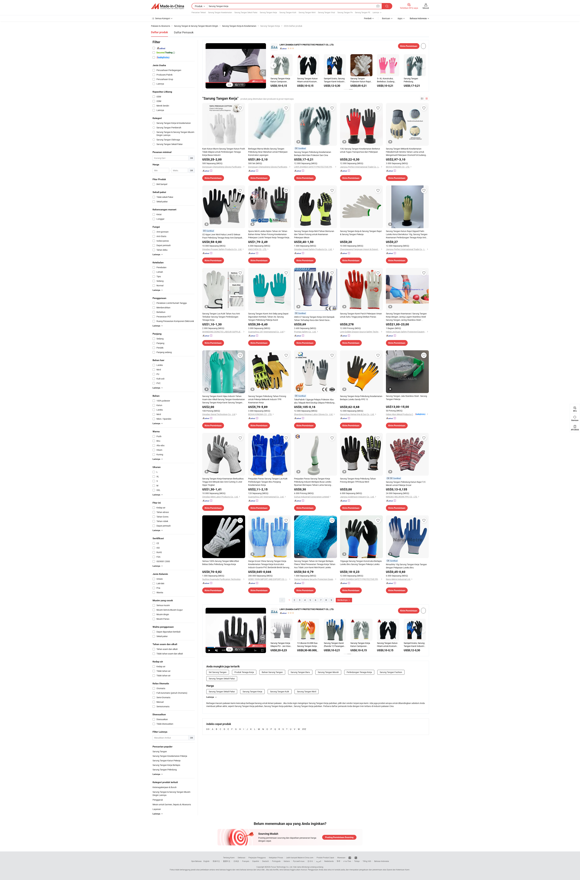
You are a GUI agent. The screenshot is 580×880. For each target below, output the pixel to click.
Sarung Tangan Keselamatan (220, 12)
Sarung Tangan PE (362, 12)
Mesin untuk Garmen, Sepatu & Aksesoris (172, 804)
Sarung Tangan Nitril (307, 12)
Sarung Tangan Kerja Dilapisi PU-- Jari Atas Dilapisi (280, 645)
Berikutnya (342, 600)
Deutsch (265, 861)
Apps (400, 18)
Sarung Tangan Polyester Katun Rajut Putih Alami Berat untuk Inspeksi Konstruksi (360, 80)
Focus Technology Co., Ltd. (282, 867)
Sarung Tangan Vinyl (326, 12)
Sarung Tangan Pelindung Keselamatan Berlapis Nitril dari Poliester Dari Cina (414, 80)
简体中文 (216, 861)
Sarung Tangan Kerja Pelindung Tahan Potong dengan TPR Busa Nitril (358, 480)
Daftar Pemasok (183, 32)
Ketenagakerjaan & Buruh (165, 787)
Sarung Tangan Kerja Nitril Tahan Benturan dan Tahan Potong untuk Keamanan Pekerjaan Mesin (314, 234)
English (206, 861)
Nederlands (329, 861)
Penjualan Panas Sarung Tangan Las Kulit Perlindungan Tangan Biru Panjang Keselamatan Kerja (267, 481)
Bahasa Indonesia (381, 861)
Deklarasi (241, 857)
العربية (318, 861)
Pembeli (367, 18)
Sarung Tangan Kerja (268, 12)
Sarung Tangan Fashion (391, 672)
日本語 (236, 861)
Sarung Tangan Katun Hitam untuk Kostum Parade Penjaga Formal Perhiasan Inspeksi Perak (308, 80)
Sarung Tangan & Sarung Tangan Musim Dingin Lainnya (171, 793)
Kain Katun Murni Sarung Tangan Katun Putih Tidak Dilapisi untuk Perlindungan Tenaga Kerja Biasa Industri (223, 151)
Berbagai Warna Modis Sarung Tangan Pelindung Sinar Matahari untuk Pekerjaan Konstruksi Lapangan (268, 151)
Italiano (287, 861)
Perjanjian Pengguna (257, 857)
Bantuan (386, 18)
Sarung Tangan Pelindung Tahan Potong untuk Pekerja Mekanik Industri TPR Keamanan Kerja (267, 399)
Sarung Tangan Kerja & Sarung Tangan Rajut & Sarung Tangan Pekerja (361, 233)
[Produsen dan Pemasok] (167, 6)
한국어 (310, 861)
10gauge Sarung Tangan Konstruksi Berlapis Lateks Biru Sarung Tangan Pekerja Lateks (361, 563)
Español (255, 861)
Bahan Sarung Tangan (272, 672)
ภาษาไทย (347, 861)
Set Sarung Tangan (218, 672)
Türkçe (356, 861)
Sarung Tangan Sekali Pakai (245, 12)
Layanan (157, 809)
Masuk (426, 7)
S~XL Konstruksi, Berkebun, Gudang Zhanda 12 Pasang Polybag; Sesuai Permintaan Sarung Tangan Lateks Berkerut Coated (386, 80)
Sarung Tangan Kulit (287, 12)
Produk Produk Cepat (325, 857)
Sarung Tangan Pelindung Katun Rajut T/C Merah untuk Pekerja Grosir (406, 483)
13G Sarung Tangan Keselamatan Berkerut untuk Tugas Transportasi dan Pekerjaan (360, 150)
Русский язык (298, 861)
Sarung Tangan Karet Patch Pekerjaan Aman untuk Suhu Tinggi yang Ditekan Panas (361, 315)
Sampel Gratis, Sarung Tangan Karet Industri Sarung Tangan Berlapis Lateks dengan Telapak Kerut (335, 80)
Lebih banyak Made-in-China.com (299, 857)
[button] (274, 65)
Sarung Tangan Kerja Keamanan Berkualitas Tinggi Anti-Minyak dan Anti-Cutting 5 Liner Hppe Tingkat (223, 481)
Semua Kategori (162, 18)
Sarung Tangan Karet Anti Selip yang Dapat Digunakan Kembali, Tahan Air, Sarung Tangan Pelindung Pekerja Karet (268, 316)
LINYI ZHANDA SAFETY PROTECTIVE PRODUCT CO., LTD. (307, 44)
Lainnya (210, 697)
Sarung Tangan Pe (345, 12)
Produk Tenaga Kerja (244, 672)
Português (276, 861)
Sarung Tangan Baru (300, 672)
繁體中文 (226, 861)
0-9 (207, 729)
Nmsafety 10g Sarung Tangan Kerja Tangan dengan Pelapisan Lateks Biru (406, 566)
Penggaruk (158, 799)
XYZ (304, 729)
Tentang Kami (229, 857)
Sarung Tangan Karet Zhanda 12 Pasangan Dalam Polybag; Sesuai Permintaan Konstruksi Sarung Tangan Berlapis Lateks (334, 645)
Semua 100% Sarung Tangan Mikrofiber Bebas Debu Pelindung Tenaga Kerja (220, 563)
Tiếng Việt (367, 861)
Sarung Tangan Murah (328, 672)
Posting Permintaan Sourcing (339, 837)
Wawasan (341, 857)
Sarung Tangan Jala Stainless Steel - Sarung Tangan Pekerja (406, 398)
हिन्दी (338, 861)
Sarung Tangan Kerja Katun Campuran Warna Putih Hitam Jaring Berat (280, 80)
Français (245, 861)
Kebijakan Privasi (276, 857)
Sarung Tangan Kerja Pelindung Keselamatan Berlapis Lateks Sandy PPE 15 (361, 398)
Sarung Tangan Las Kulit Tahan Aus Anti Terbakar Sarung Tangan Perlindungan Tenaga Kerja (221, 316)
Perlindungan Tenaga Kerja (359, 672)
